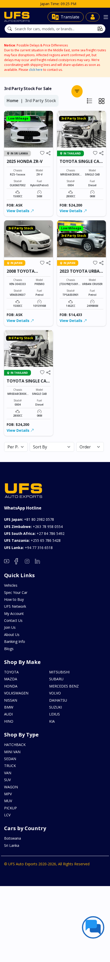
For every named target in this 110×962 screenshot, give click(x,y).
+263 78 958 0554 (33, 526)
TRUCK (10, 765)
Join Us (10, 627)
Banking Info (14, 641)
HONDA (10, 686)
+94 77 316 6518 (28, 547)
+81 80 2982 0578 (29, 519)
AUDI (8, 714)
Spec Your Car (15, 592)
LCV (7, 814)
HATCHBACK (15, 744)
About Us (11, 634)
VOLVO (55, 693)
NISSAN (10, 700)
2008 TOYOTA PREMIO (21, 273)
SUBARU (56, 678)
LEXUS (54, 714)
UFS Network (15, 606)
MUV (8, 800)
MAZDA (10, 678)
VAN (7, 772)
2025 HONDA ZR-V (24, 161)
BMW (8, 707)
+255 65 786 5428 (32, 540)
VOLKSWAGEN (16, 693)
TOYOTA (11, 672)
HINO (8, 721)
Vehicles (10, 585)
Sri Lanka (11, 845)
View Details (18, 210)
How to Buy (14, 599)
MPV (8, 793)
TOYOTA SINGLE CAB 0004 (81, 164)
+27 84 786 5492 (34, 533)
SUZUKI (55, 707)
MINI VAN (12, 751)
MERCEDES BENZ (64, 686)
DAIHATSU (58, 700)
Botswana (12, 838)
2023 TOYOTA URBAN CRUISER (81, 273)
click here (35, 69)
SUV (7, 779)
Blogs (9, 648)
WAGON (11, 786)
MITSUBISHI (59, 672)
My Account (14, 613)
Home (12, 100)
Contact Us (13, 620)
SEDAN (10, 758)
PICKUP (10, 808)
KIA (52, 721)
